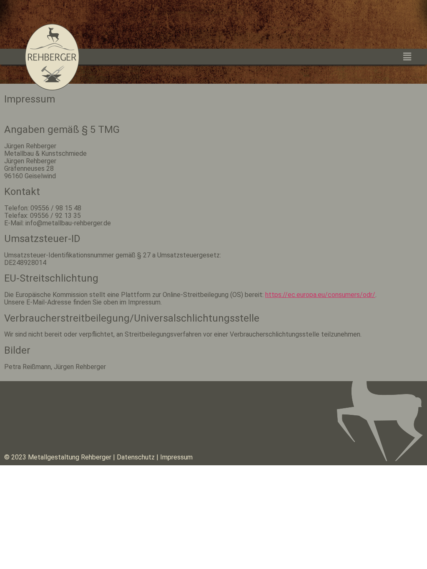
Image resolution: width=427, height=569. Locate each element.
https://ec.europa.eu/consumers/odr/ (320, 295)
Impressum (176, 457)
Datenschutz (135, 457)
